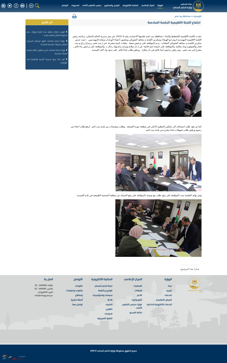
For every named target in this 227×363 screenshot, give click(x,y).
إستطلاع (79, 295)
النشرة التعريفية (104, 318)
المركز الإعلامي (147, 5)
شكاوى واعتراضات (74, 290)
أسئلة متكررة (77, 300)
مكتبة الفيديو (136, 312)
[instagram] (3, 5)
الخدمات (168, 295)
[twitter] (9, 5)
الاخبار (139, 295)
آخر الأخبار (47, 22)
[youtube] (22, 5)
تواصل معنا (77, 304)
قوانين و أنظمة (105, 290)
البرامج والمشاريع (112, 5)
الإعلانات (138, 290)
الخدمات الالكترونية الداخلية (159, 304)
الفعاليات (137, 286)
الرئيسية (197, 16)
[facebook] (16, 5)
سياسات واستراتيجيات (102, 295)
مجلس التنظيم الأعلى (91, 5)
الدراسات (108, 314)
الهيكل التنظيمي (164, 300)
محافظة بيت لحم (182, 16)
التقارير (109, 309)
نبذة (170, 286)
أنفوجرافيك (137, 300)
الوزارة (160, 5)
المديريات (75, 5)
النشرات (108, 304)
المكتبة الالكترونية (130, 5)
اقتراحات (79, 286)
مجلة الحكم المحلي (103, 286)
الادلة (109, 300)
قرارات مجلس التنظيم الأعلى (132, 306)
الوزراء (169, 290)
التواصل (65, 5)
